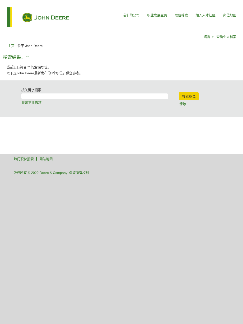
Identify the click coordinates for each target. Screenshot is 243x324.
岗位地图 (229, 15)
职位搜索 (181, 15)
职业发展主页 (157, 15)
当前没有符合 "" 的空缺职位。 (29, 67)
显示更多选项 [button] (32, 103)
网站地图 (46, 159)
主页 (11, 46)
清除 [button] (182, 104)
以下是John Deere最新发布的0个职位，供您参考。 (45, 73)
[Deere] (37, 17)
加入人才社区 (205, 15)
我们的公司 (131, 15)
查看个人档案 (226, 37)
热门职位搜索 (24, 159)
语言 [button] (207, 37)
